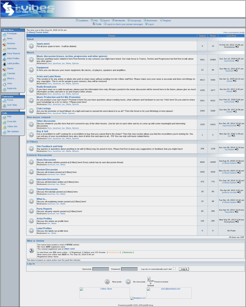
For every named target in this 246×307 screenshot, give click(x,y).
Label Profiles (44, 228)
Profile (98, 24)
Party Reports (13, 53)
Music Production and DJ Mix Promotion (58, 97)
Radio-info (12, 88)
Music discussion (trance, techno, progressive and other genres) (72, 56)
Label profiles (13, 63)
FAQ (96, 20)
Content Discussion (39, 155)
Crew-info (11, 121)
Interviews (12, 48)
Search (106, 20)
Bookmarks (152, 20)
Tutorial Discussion (47, 189)
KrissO (229, 91)
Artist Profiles (13, 58)
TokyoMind (229, 212)
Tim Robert (229, 150)
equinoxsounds (229, 125)
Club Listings (44, 108)
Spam (30, 39)
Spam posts (43, 43)
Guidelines (83, 20)
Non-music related (38, 117)
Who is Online (35, 241)
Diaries (10, 68)
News (9, 38)
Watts (68, 63)
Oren (49, 63)
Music (30, 52)
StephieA (229, 71)
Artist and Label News (49, 76)
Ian (63, 63)
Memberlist (120, 20)
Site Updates (13, 131)
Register (167, 20)
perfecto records (229, 192)
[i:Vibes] (32, 141)
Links (9, 83)
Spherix (75, 63)
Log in (151, 24)
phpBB (129, 305)
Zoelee (229, 112)
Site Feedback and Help (49, 146)
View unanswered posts (233, 32)
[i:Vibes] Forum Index (37, 32)
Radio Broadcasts (47, 86)
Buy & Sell (42, 131)
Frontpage (12, 33)
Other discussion (46, 121)
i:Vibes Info (12, 126)
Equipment (42, 67)
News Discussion (46, 159)
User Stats (12, 105)
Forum (10, 100)
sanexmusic (229, 61)
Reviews (11, 43)
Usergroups (135, 20)
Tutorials (11, 73)
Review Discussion (47, 169)
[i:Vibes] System (229, 163)
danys (229, 81)
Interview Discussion (48, 179)
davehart (57, 63)
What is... (11, 78)
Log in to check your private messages (125, 24)
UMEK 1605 (69, 249)
